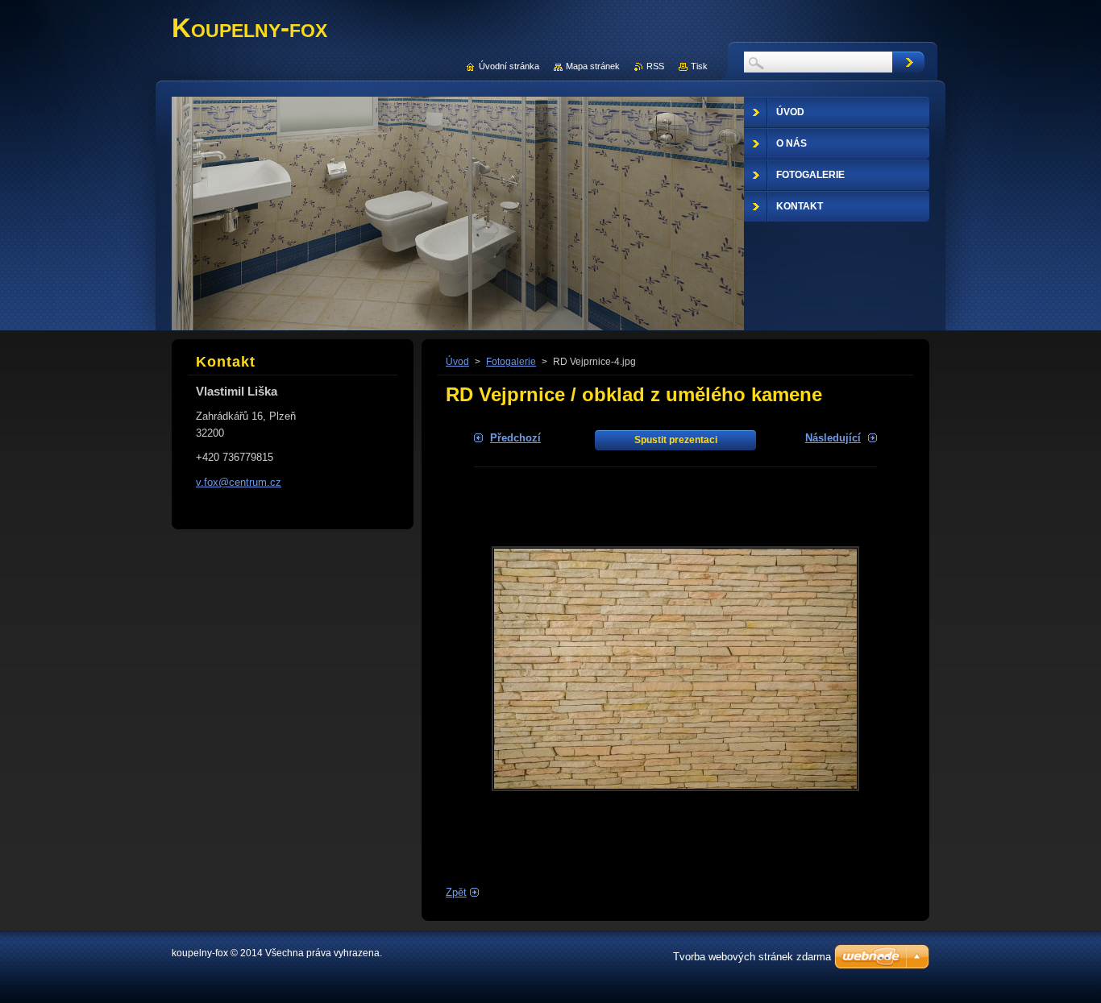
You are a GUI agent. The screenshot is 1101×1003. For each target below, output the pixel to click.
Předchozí (515, 438)
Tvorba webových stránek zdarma (752, 957)
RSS (655, 66)
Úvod (457, 362)
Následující (833, 438)
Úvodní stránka (509, 66)
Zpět (456, 892)
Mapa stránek (593, 66)
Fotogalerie (511, 362)
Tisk (699, 66)
